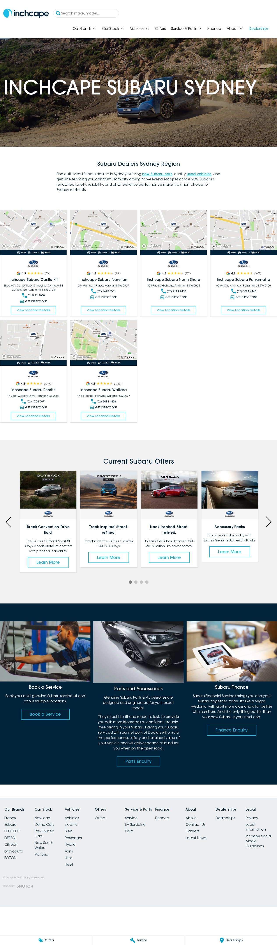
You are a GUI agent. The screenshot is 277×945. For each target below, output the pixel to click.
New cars (42, 818)
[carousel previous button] (9, 521)
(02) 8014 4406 (106, 401)
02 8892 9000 (36, 295)
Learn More (48, 543)
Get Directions (36, 301)
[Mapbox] (12, 246)
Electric (71, 824)
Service (131, 818)
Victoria (41, 854)
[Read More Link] (33, 230)
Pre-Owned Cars (44, 833)
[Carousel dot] (130, 582)
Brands (10, 818)
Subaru (10, 824)
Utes (68, 858)
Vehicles (137, 28)
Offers (160, 28)
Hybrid (70, 844)
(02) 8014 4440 (246, 291)
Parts (129, 831)
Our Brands (82, 28)
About (232, 28)
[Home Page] (26, 13)
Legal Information (256, 826)
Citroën (11, 844)
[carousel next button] (268, 521)
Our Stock (110, 28)
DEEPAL (10, 838)
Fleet (69, 864)
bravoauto (13, 851)
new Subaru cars (157, 174)
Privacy (252, 818)
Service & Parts (183, 28)
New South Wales (44, 845)
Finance (214, 28)
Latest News (195, 838)
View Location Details (33, 310)
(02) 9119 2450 (176, 291)
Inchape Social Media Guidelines (259, 841)
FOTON (10, 858)
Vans (69, 851)
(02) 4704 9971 (36, 401)
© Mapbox (57, 247)
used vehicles (199, 174)
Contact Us (195, 824)
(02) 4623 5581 (106, 291)
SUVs (68, 831)
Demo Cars (44, 824)
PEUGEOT (12, 831)
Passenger (73, 838)
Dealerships (258, 28)
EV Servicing (135, 824)
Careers (192, 831)
